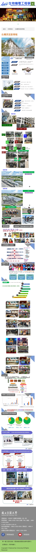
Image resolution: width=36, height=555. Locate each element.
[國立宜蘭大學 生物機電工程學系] (18, 4)
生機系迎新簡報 (20, 29)
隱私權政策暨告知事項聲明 (22, 541)
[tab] (14, 24)
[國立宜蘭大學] (9, 513)
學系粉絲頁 (10, 534)
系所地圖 (11, 544)
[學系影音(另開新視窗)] (20, 534)
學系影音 (26, 534)
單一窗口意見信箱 (7, 541)
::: (2, 510)
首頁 (4, 29)
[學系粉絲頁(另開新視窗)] (3, 534)
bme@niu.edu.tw (11, 524)
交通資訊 (5, 544)
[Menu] (33, 4)
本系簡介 (10, 29)
